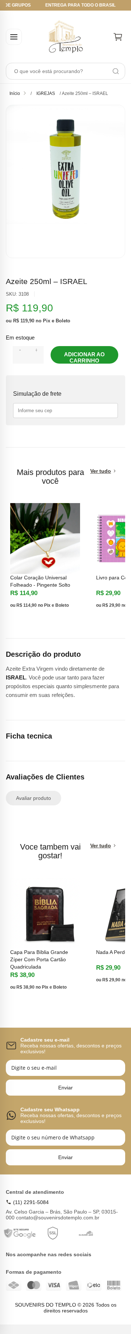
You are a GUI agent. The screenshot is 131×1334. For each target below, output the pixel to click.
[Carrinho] (118, 37)
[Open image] (65, 181)
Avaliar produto (33, 798)
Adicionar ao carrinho (84, 357)
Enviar (65, 1087)
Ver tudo (100, 471)
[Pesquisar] (115, 71)
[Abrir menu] (14, 37)
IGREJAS (45, 93)
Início (14, 93)
